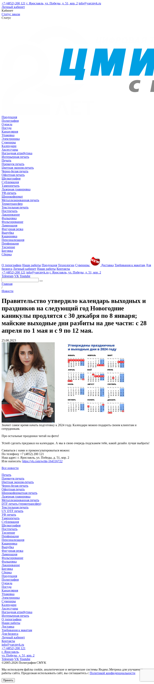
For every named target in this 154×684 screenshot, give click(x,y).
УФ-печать (9, 193)
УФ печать (9, 514)
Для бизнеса (10, 633)
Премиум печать (13, 164)
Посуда (6, 128)
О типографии (11, 265)
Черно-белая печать (15, 171)
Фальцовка (9, 218)
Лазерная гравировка (16, 189)
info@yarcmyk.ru (90, 3)
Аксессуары (10, 149)
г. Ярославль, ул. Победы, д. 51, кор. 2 (52, 3)
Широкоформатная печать (19, 493)
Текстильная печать (15, 207)
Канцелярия (10, 131)
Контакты (63, 268)
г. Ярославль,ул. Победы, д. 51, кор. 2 (18, 653)
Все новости (10, 468)
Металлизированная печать (20, 200)
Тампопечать (10, 185)
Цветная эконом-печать (18, 167)
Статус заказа (11, 14)
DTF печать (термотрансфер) (21, 503)
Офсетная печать (13, 175)
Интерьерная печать (15, 157)
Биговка (7, 250)
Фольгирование (12, 222)
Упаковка (8, 135)
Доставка (107, 265)
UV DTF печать (12, 511)
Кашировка (9, 236)
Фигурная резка (12, 229)
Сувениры (9, 142)
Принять (8, 680)
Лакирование (11, 214)
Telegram (7, 276)
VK (16, 276)
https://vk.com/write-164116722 (42, 461)
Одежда (7, 124)
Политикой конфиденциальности (112, 673)
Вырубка (8, 232)
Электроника (11, 138)
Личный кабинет (13, 7)
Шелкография (11, 178)
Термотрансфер (12, 203)
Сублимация (10, 182)
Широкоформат (12, 196)
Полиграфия (10, 120)
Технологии (66, 265)
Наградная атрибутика (17, 153)
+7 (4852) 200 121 (13, 3)
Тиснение (8, 247)
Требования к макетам (129, 265)
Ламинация (9, 225)
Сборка (7, 254)
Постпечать (9, 211)
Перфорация (10, 243)
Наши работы (31, 265)
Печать (6, 160)
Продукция (9, 117)
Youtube (25, 276)
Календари (9, 146)
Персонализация (13, 240)
